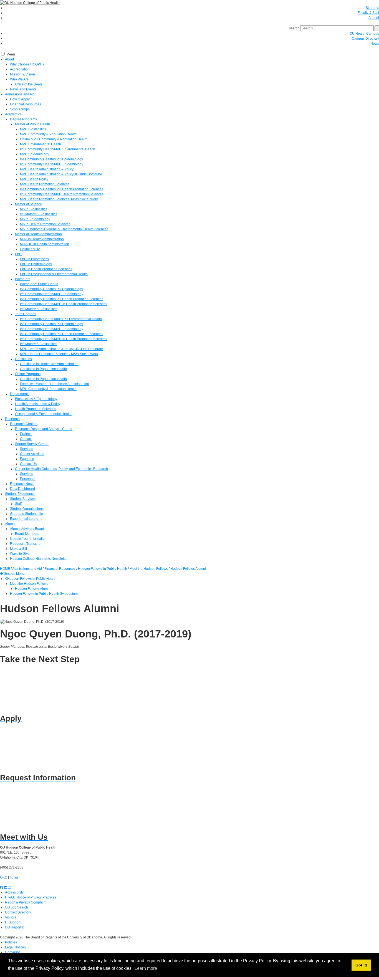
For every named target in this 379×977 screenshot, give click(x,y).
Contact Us (28, 464)
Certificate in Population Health (43, 369)
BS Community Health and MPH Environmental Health (61, 319)
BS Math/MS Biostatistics (38, 214)
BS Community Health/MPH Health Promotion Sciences (61, 194)
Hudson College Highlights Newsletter (39, 559)
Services (26, 449)
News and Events (23, 89)
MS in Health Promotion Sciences (45, 224)
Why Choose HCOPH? (27, 64)
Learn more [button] (146, 968)
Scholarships (20, 109)
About (9, 59)
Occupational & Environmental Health (43, 414)
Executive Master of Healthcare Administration (54, 384)
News (374, 43)
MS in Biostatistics (33, 209)
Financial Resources (25, 104)
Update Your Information (28, 539)
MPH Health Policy (34, 179)
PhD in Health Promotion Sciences (46, 269)
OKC (3, 877)
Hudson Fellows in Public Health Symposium (44, 594)
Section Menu (14, 574)
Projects (26, 434)
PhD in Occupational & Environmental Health (54, 274)
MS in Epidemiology (35, 219)
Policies (11, 942)
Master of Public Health (32, 124)
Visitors (10, 917)
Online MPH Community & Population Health (53, 139)
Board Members (27, 534)
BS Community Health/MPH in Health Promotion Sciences (63, 304)
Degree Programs (23, 119)
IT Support (13, 922)
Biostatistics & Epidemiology (36, 399)
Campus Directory (365, 39)
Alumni (373, 18)
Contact (26, 439)
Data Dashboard (22, 489)
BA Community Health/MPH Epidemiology (51, 159)
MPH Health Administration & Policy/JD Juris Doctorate (61, 174)
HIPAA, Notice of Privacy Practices (30, 897)
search (294, 28)
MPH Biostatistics (33, 129)
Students (372, 8)
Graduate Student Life (26, 514)
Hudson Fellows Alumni (32, 589)
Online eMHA (30, 249)
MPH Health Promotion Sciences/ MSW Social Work (59, 199)
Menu (10, 54)
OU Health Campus (364, 34)
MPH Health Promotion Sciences (44, 184)
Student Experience (20, 494)
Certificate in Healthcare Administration (49, 364)
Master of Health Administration (38, 234)
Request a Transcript (25, 544)
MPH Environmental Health (40, 144)
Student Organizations (27, 509)
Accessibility (14, 892)
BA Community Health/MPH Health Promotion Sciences (61, 189)
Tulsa (14, 877)
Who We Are (19, 79)
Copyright (12, 952)
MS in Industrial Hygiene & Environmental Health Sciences (64, 229)
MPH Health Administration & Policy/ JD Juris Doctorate (61, 349)
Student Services (23, 499)
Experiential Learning (26, 519)
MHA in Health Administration (42, 239)
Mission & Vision (22, 74)
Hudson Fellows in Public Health (31, 579)
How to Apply (20, 99)
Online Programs (28, 374)
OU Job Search (16, 907)
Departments (19, 394)
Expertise (27, 459)
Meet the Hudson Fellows (29, 584)
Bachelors (22, 279)
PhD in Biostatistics (34, 259)
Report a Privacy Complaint (25, 902)
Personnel (28, 479)
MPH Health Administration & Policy (47, 169)
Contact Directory (18, 912)
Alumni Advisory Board (27, 529)
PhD (18, 254)
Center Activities (32, 454)
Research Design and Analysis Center (43, 429)
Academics (13, 114)
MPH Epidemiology (34, 154)
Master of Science (28, 204)
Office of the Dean (28, 84)
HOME (5, 569)
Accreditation (20, 69)
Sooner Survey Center (32, 444)
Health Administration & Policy (37, 404)
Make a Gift (18, 549)
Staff (18, 504)
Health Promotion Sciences (35, 409)
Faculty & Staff (368, 13)
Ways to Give (20, 554)
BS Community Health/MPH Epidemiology (51, 164)
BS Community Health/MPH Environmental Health (57, 149)
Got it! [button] (361, 965)
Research (12, 419)
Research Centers (23, 424)
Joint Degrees (25, 314)
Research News (22, 484)
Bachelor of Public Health (39, 284)
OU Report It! (14, 927)
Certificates (23, 359)
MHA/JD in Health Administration (44, 244)
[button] (12, 574)
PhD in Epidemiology (36, 264)
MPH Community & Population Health (48, 134)
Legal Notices (15, 947)
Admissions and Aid (20, 94)
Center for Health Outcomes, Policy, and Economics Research (61, 469)
